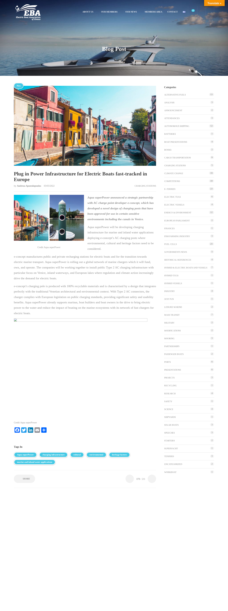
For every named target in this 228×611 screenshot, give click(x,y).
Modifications (172, 330)
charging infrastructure (53, 454)
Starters (169, 440)
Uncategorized (173, 464)
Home (75, 12)
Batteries (170, 134)
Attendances (172, 118)
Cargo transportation (177, 157)
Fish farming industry (177, 236)
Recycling (170, 385)
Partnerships (171, 346)
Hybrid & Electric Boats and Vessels (185, 267)
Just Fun (169, 299)
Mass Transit (172, 315)
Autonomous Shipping (176, 126)
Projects (169, 377)
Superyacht (171, 448)
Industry (169, 291)
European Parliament (177, 220)
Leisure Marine (173, 307)
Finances (169, 228)
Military (169, 323)
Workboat (170, 472)
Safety (168, 401)
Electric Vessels (174, 204)
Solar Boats (171, 425)
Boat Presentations (175, 142)
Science (168, 409)
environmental (96, 454)
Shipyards (170, 417)
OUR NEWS (131, 12)
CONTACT (172, 12)
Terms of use (88, 605)
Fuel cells (170, 244)
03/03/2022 (49, 186)
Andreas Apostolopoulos (29, 186)
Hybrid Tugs (171, 275)
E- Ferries (169, 189)
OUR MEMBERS (109, 12)
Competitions (172, 181)
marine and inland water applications (34, 462)
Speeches (169, 433)
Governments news (175, 252)
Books (167, 150)
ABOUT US (87, 12)
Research (170, 393)
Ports (167, 362)
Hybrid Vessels (173, 283)
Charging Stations (145, 186)
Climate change (173, 173)
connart (141, 605)
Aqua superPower (25, 454)
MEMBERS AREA (153, 12)
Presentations (172, 370)
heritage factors (119, 454)
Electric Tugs (172, 197)
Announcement (173, 110)
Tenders (169, 456)
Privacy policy (104, 605)
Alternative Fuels (175, 94)
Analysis (169, 102)
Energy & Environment (177, 212)
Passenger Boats (174, 354)
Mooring (169, 338)
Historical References (177, 260)
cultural (77, 454)
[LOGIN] (209, 12)
